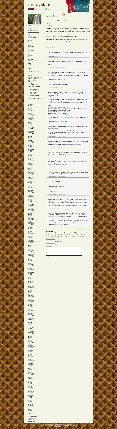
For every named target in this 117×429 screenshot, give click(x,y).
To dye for (30, 65)
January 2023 (30, 159)
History (29, 47)
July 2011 (30, 336)
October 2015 (30, 271)
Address (29, 74)
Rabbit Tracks (32, 93)
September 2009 (31, 364)
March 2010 (30, 356)
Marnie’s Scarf (33, 92)
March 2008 (30, 387)
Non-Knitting (30, 59)
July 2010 (30, 351)
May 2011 (30, 338)
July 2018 (30, 228)
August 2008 (30, 381)
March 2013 (30, 310)
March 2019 (30, 218)
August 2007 (30, 396)
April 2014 (30, 294)
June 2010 (30, 353)
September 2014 (31, 287)
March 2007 (30, 403)
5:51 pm (62, 208)
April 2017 (30, 247)
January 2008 (30, 390)
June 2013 (30, 306)
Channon (55, 176)
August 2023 (30, 150)
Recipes (29, 62)
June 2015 (30, 276)
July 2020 (30, 197)
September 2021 (31, 180)
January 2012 (30, 328)
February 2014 (31, 296)
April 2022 (30, 171)
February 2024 (31, 142)
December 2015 (31, 268)
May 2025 (30, 123)
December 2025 (31, 114)
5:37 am (66, 167)
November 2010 (31, 346)
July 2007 (30, 397)
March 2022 (30, 172)
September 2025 (31, 118)
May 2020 (30, 200)
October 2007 (30, 394)
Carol (54, 87)
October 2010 (30, 347)
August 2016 (30, 258)
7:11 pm (65, 121)
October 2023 (30, 147)
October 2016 (30, 255)
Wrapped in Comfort (34, 83)
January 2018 (30, 236)
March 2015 (30, 280)
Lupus (29, 53)
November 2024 (31, 131)
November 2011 (31, 331)
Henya (54, 194)
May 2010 (30, 354)
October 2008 (30, 378)
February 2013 (31, 312)
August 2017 (30, 242)
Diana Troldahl (56, 167)
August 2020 (30, 196)
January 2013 (30, 313)
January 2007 (30, 405)
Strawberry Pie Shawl (34, 95)
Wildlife (29, 68)
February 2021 (31, 189)
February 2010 (31, 358)
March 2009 (30, 372)
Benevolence (62, 424)
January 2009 (30, 374)
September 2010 (31, 349)
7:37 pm (63, 136)
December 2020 (31, 191)
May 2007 (30, 400)
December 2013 (31, 299)
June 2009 (30, 368)
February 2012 (31, 327)
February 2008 (31, 388)
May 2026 (30, 108)
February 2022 (31, 173)
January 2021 (30, 190)
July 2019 (30, 213)
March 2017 (30, 249)
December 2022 (31, 160)
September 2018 (31, 226)
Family (29, 41)
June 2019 (30, 214)
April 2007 (30, 401)
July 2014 (30, 290)
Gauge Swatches (31, 46)
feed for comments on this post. (82, 228)
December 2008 (31, 376)
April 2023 (30, 155)
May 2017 (30, 246)
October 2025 (30, 117)
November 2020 (31, 192)
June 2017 (30, 245)
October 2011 (30, 332)
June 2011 (30, 337)
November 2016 (31, 254)
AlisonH (55, 79)
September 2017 (31, 241)
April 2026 (30, 109)
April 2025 (30, 124)
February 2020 (31, 204)
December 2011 (31, 329)
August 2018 (30, 227)
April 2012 (30, 324)
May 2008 (30, 385)
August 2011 (30, 335)
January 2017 (30, 251)
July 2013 (30, 305)
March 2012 (30, 326)
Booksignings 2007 (32, 78)
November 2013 (31, 300)
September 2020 (31, 195)
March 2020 (30, 203)
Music (29, 56)
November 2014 (31, 285)
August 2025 (30, 119)
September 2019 (31, 210)
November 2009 (31, 362)
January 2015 (30, 282)
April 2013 (30, 309)
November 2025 (31, 115)
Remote (29, 63)
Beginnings (30, 75)
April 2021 (30, 186)
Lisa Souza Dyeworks (32, 416)
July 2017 (30, 244)
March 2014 (30, 295)
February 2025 (31, 127)
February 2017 (31, 250)
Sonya (54, 186)
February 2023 (31, 158)
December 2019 (31, 206)
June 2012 (30, 322)
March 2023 (30, 156)
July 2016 (30, 259)
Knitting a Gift (31, 50)
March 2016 (30, 264)
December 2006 (31, 406)
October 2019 (30, 209)
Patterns (38, 9)
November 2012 (31, 315)
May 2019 (30, 215)
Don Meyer (55, 121)
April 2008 (30, 386)
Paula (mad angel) (57, 224)
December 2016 (31, 253)
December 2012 (31, 314)
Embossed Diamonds (34, 89)
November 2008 (31, 377)
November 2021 (31, 177)
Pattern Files (30, 88)
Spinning (29, 64)
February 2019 (31, 219)
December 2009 (31, 360)
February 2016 (31, 265)
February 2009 (31, 373)
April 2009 (30, 370)
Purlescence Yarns (31, 421)
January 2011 (30, 344)
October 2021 (30, 178)
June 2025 (30, 122)
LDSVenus (55, 67)
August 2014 (30, 288)
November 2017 (31, 238)
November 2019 (31, 208)
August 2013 (30, 304)
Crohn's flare (30, 40)
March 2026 (30, 110)
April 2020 (30, 201)
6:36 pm (62, 87)
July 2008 (30, 382)
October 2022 (30, 163)
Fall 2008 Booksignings (32, 80)
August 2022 (30, 165)
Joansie (54, 147)
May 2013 (30, 308)
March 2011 (30, 341)
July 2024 (30, 136)
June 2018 (30, 230)
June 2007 (30, 399)
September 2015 (31, 272)
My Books (47, 9)
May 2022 (30, 169)
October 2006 (30, 409)
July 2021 (30, 182)
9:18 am (62, 186)
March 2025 (30, 126)
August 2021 (30, 181)
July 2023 (30, 151)
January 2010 (30, 359)
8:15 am (64, 176)
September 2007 (31, 395)
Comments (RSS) (56, 425)
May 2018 (30, 231)
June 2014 (30, 291)
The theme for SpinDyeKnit (49, 424)
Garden (29, 45)
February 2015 (31, 281)
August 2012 (30, 319)
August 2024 (30, 135)
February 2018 (31, 235)
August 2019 (30, 212)
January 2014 (30, 297)
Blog (30, 9)
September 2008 (31, 379)
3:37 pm (65, 56)
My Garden (30, 58)
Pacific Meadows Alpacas (33, 419)
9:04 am (67, 224)
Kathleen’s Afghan (33, 90)
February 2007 (31, 404)
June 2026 (30, 106)
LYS (28, 54)
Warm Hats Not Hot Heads (33, 67)
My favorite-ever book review (34, 86)
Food (29, 42)
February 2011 (31, 342)
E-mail (56, 241)
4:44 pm (63, 79)
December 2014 (31, 283)
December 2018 (31, 222)
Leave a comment (49, 47)
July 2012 (30, 321)
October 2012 (30, 317)
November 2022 (31, 162)
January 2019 (30, 221)
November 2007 (31, 392)
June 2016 (30, 260)
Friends (29, 44)
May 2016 (30, 262)
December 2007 (31, 391)
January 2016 (30, 267)
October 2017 (30, 240)
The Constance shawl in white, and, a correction (35, 99)
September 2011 (31, 333)
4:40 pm (64, 67)
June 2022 (30, 168)
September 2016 (31, 256)
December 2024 (31, 130)
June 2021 (30, 183)
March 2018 (30, 233)
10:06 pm (64, 147)
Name (56, 239)
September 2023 (31, 149)
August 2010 (30, 350)
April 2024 (30, 140)
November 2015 (31, 269)
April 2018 (30, 232)
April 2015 (30, 278)
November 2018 (31, 223)
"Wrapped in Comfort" (32, 36)
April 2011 (30, 340)
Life (28, 51)
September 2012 (31, 318)
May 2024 (30, 139)
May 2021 (30, 185)
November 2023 (31, 146)
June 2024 (30, 137)
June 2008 (30, 383)
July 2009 (30, 367)
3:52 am (69, 154)
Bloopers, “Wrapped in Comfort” (34, 77)
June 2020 (30, 199)
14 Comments (68, 41)
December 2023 (31, 145)
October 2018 (30, 224)
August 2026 (30, 104)
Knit (28, 49)
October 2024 (30, 132)
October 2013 (30, 301)
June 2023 (30, 153)
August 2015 (30, 273)
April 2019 (30, 217)
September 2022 (31, 164)
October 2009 (30, 363)
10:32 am (63, 194)
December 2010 (31, 345)
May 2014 (30, 292)
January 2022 (30, 174)
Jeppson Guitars (31, 415)
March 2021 (30, 187)
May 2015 (30, 277)
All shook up (50, 15)
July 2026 (30, 105)
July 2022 (30, 167)
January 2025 (30, 128)
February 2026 (31, 112)
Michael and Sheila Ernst (33, 418)
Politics (29, 60)
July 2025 (30, 121)
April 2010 (30, 355)
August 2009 (30, 365)
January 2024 (30, 144)
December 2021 (31, 176)
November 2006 (31, 408)
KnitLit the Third (33, 84)
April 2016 (30, 263)
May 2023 (30, 154)
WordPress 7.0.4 (60, 426)
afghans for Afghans (32, 37)
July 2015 (30, 274)
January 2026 (30, 113)
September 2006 (31, 410)
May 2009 (30, 369)
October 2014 (30, 286)
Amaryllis (30, 38)
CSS (73, 425)
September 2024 (31, 133)
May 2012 (30, 323)
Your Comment (49, 246)
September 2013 (31, 303)
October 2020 (30, 194)
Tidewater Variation (34, 96)
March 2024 (30, 141)
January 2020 (30, 205)
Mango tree (30, 55)
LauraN (55, 136)
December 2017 (31, 237)
